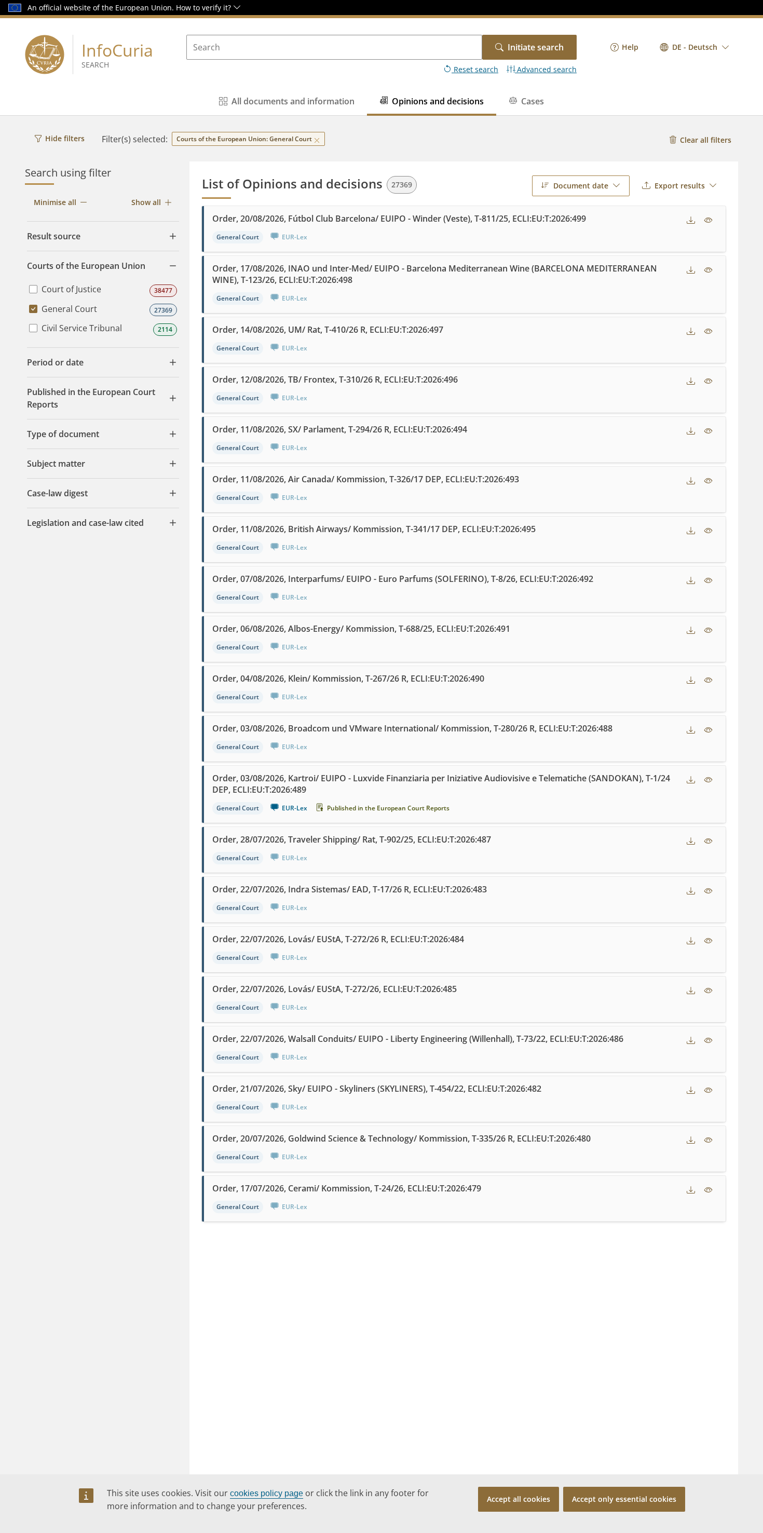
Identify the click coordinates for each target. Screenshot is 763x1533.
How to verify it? (204, 7)
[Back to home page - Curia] (44, 54)
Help (630, 47)
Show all (146, 202)
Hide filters (65, 138)
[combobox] (694, 47)
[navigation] (624, 47)
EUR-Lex (294, 808)
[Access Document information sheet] (708, 220)
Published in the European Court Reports (388, 808)
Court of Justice (71, 289)
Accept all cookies (518, 1499)
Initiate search (536, 47)
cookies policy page (266, 1493)
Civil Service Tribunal (82, 328)
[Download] (691, 220)
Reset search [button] (475, 69)
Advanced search (546, 69)
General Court (69, 309)
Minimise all (55, 202)
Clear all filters (705, 140)
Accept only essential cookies (624, 1499)
